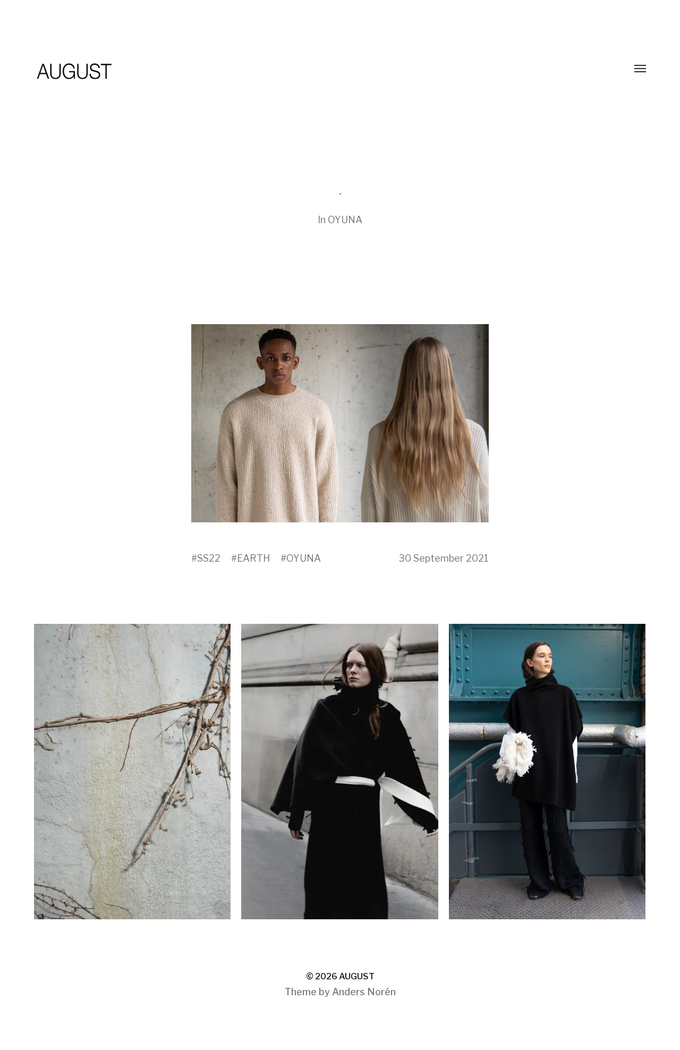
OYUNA (345, 219)
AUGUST (357, 976)
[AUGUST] (319, 69)
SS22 (208, 558)
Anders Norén (364, 991)
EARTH (253, 558)
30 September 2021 (443, 558)
